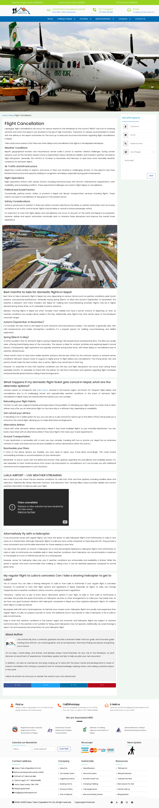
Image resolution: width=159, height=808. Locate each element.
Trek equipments (90, 789)
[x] (116, 802)
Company (122, 18)
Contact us (140, 18)
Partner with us (124, 789)
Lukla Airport (42, 390)
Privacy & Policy (66, 789)
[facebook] (112, 802)
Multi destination (103, 18)
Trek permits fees (125, 778)
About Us (63, 768)
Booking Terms (66, 784)
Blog (11, 115)
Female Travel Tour (91, 778)
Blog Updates (123, 794)
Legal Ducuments (67, 778)
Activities (84, 18)
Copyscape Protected (85, 802)
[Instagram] (127, 802)
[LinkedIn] (122, 802)
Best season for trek (126, 784)
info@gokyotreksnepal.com (144, 12)
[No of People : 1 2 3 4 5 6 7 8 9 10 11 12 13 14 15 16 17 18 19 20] (139, 152)
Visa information (90, 773)
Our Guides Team (67, 773)
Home (50, 18)
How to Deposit (66, 794)
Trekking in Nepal (64, 18)
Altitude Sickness (125, 773)
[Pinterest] (132, 802)
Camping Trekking (90, 784)
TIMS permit (122, 768)
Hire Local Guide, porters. (93, 794)
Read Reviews (89, 768)
